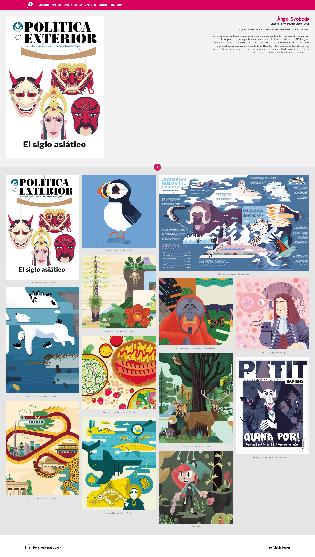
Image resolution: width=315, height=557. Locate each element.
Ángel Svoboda (293, 19)
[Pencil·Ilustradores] (30, 5)
